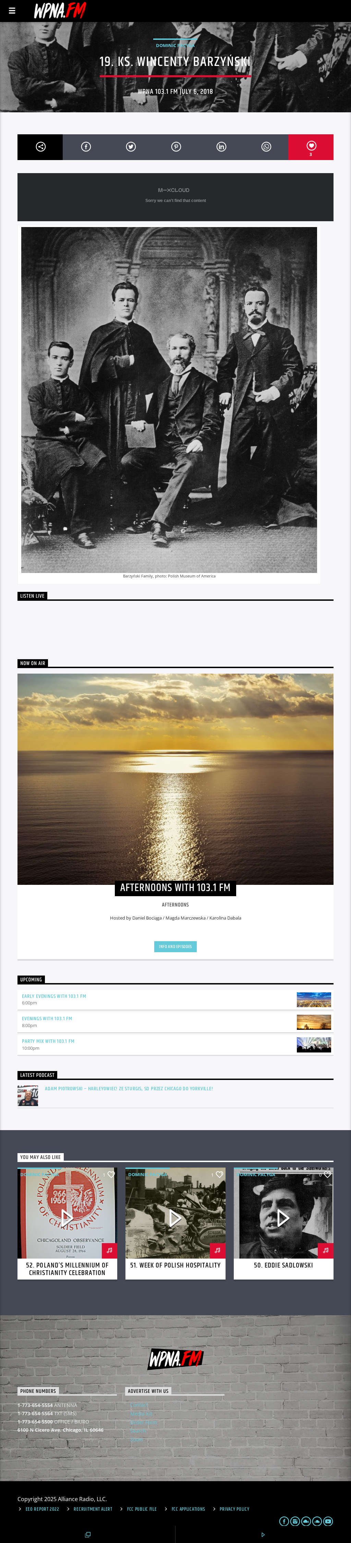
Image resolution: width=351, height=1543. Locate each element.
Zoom (136, 1439)
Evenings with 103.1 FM (47, 1018)
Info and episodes (175, 946)
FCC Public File (142, 1509)
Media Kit (141, 1413)
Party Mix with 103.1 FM (48, 1041)
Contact (139, 1404)
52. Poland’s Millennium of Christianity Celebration (67, 1269)
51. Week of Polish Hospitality (175, 1265)
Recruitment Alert (93, 1509)
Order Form (143, 1422)
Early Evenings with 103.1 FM (54, 996)
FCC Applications (188, 1509)
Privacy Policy (234, 1509)
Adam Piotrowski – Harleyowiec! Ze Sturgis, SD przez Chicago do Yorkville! (129, 1088)
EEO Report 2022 (42, 1509)
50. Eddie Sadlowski (283, 1265)
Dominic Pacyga (175, 45)
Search (138, 1431)
